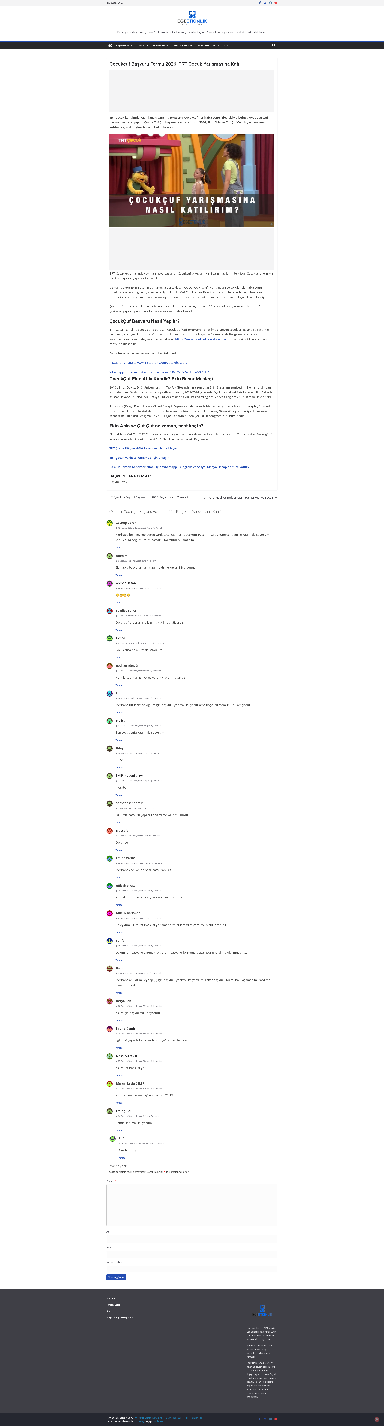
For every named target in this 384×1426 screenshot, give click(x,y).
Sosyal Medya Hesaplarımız (120, 1317)
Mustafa (122, 831)
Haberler (143, 45)
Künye (109, 1311)
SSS (226, 45)
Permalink (160, 528)
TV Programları (207, 45)
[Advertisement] (192, 91)
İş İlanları (159, 45)
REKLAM (110, 1298)
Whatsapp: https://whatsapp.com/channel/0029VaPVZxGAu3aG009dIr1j (160, 372)
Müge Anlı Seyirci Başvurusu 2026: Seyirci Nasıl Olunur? (149, 497)
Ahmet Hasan (126, 583)
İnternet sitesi (114, 1262)
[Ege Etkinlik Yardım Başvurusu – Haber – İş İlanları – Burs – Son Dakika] (110, 45)
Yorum (111, 1181)
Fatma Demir (125, 1028)
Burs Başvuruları (183, 45)
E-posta (110, 1247)
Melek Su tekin (126, 1056)
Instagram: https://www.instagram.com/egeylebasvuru (149, 363)
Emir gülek (124, 1111)
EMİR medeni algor (129, 775)
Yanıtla (119, 547)
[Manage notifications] (377, 1419)
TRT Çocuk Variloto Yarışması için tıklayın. (140, 458)
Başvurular (123, 45)
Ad (108, 1231)
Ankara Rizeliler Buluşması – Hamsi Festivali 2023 (238, 497)
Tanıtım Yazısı (113, 1304)
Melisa (120, 720)
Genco (120, 638)
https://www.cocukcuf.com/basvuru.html (204, 339)
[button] (131, 45)
